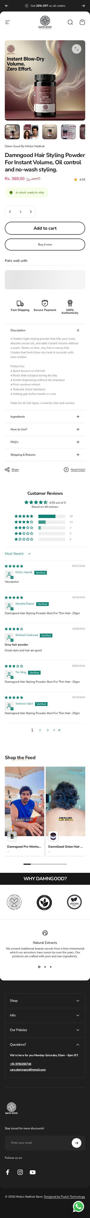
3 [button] (47, 730)
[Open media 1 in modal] (76, 49)
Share (15, 470)
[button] (24, 516)
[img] (14, 566)
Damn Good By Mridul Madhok (25, 146)
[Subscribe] (76, 1143)
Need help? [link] (78, 470)
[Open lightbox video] (24, 811)
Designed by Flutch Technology (64, 1197)
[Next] (83, 6)
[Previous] (6, 6)
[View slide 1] (39, 967)
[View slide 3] (51, 967)
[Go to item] (12, 131)
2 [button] (40, 730)
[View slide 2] (45, 967)
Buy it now (45, 244)
